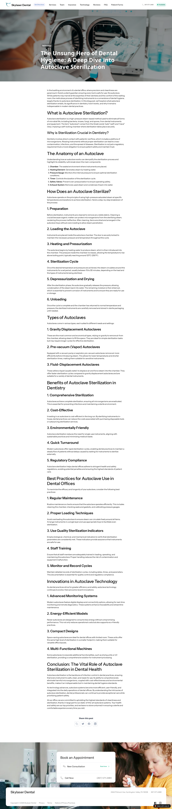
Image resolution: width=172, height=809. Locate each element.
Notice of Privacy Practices (65, 803)
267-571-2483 (156, 792)
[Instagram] (160, 803)
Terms (49, 803)
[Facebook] (155, 803)
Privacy (41, 803)
